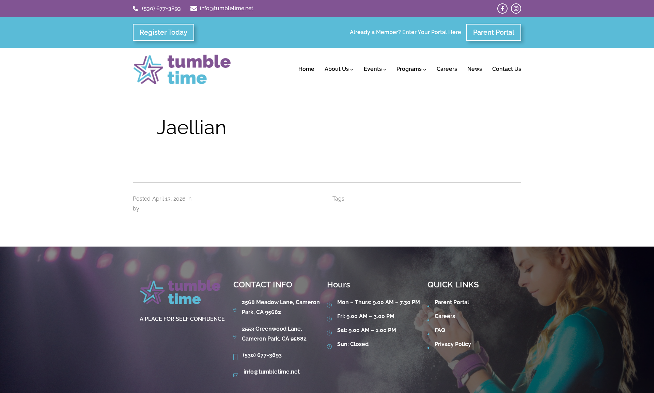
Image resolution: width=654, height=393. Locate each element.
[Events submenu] (385, 69)
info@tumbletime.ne (271, 371)
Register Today (163, 32)
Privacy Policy (453, 344)
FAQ (440, 330)
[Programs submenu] (424, 69)
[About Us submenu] (352, 69)
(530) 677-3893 (161, 8)
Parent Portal (493, 32)
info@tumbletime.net (226, 8)
